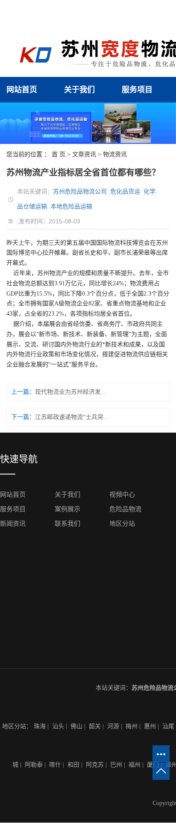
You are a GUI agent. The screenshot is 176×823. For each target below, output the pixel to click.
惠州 (150, 726)
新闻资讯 (13, 523)
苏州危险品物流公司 (80, 191)
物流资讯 (115, 154)
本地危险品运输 (71, 206)
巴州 (116, 764)
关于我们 (79, 89)
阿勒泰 (34, 764)
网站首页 (21, 89)
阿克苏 (95, 764)
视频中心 (122, 494)
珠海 (40, 726)
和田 (73, 764)
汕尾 (168, 726)
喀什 (55, 764)
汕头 (58, 726)
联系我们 (67, 523)
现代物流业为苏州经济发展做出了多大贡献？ (73, 392)
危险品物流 (125, 509)
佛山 (76, 726)
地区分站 (122, 523)
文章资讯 (84, 154)
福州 (135, 764)
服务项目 (137, 89)
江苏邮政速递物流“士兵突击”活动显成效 (73, 417)
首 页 (58, 154)
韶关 (95, 726)
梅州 (132, 726)
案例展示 (67, 509)
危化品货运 (125, 191)
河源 (113, 726)
